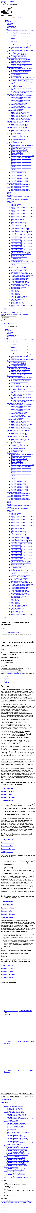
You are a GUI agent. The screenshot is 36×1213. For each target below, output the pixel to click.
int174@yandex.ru (6, 312)
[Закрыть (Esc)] (1, 1207)
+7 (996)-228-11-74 (16, 312)
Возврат (6, 681)
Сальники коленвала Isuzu (13, 673)
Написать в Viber (7, 794)
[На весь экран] (4, 1207)
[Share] (3, 1210)
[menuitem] (6, 20)
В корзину (4, 323)
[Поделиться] (3, 1207)
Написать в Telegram (8, 797)
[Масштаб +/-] (6, 1207)
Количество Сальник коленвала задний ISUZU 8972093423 (17, 668)
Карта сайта (4, 1102)
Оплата (6, 679)
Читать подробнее (6, 1099)
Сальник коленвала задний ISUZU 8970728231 (17, 1070)
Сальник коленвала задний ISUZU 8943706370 (17, 1041)
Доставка (6, 678)
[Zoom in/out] (6, 1210)
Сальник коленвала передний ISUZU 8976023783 (18, 1011)
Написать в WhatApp (8, 791)
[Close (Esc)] (1, 1210)
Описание (7, 676)
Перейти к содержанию (7, 1)
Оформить (9, 323)
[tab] (19, 676)
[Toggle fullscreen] (4, 1210)
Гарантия (6, 682)
